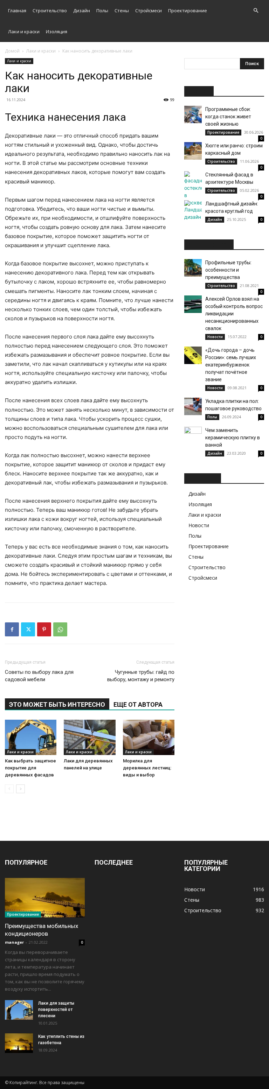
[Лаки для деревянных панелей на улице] (89, 737)
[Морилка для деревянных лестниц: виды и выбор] (148, 737)
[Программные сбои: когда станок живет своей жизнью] (193, 114)
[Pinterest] (44, 629)
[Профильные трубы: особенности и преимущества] (193, 268)
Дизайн (81, 10)
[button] (255, 10)
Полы (102, 10)
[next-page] (20, 788)
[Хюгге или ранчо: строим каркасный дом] (193, 151)
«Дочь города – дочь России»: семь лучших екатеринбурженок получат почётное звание (230, 364)
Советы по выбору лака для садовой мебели (39, 676)
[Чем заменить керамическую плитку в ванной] (193, 435)
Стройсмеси (148, 10)
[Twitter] (28, 629)
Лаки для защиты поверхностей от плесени (56, 1009)
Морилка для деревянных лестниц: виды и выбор (147, 767)
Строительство (50, 10)
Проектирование (187, 10)
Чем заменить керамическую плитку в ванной (232, 437)
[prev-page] (9, 788)
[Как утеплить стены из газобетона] (19, 1043)
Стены (122, 10)
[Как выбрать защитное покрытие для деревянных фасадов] (30, 737)
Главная (17, 10)
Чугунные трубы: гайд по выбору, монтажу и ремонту (140, 676)
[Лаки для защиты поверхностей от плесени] (19, 1010)
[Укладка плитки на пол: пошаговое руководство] (193, 406)
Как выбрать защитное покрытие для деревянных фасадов (30, 767)
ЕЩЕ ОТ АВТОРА (138, 704)
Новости (215, 336)
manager (14, 942)
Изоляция (56, 31)
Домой (12, 51)
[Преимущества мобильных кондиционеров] (45, 897)
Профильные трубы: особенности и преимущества (228, 270)
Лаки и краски (24, 31)
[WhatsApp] (60, 629)
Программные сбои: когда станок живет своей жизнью (228, 116)
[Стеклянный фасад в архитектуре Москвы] (193, 188)
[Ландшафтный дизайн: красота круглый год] (193, 210)
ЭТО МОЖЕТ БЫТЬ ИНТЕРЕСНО (57, 704)
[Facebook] (12, 629)
